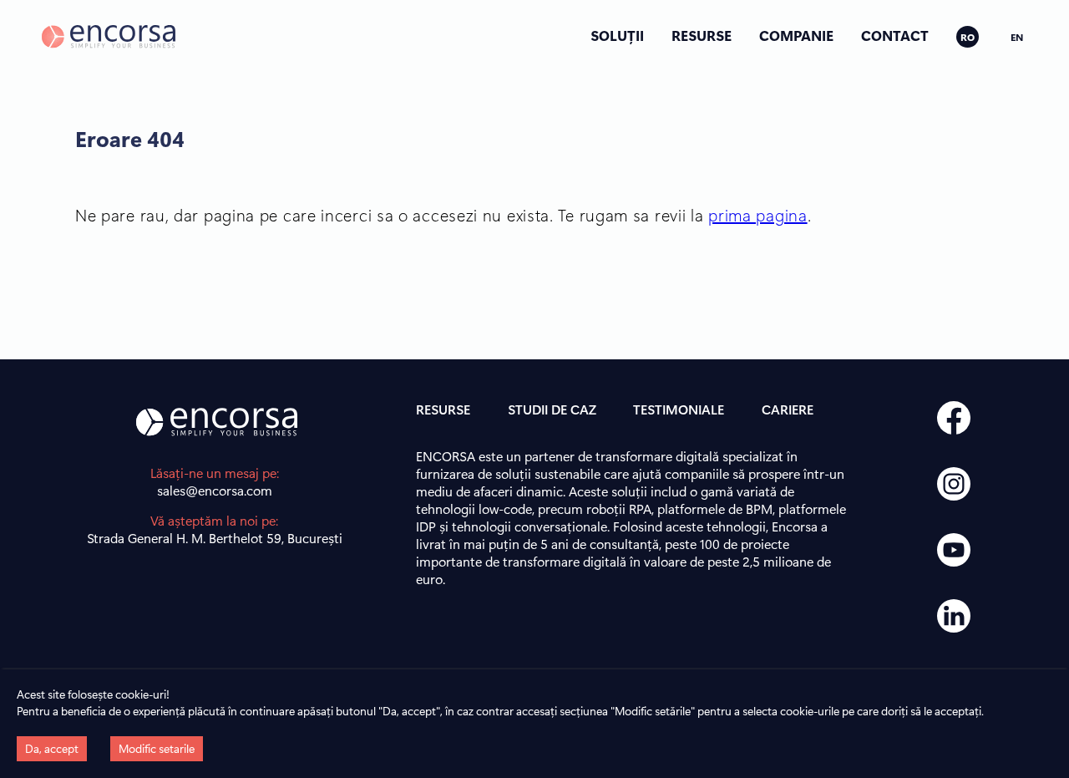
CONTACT (895, 35)
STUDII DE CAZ (552, 409)
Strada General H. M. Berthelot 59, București (214, 538)
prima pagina (757, 214)
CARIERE (787, 409)
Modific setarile (157, 748)
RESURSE (701, 35)
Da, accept (52, 748)
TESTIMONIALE (678, 409)
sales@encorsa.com (214, 490)
